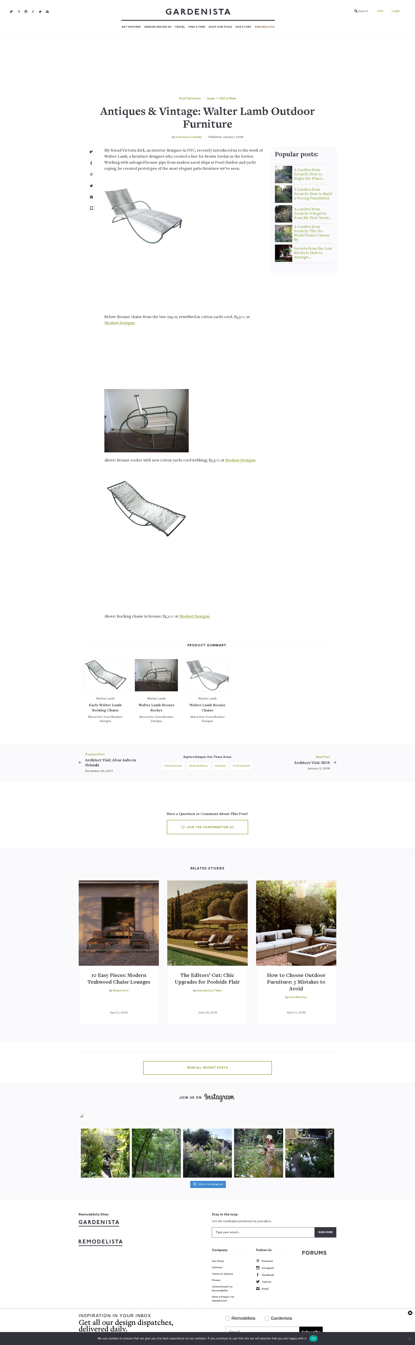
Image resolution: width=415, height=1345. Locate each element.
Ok (313, 1338)
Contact (217, 1267)
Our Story (243, 27)
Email (265, 1288)
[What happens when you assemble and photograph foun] (156, 1153)
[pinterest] (19, 12)
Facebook (268, 1275)
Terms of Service (222, 1274)
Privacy (216, 1280)
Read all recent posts (207, 1067)
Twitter (266, 1282)
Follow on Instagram (210, 1184)
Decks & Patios (198, 765)
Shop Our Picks (220, 27)
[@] (92, 1118)
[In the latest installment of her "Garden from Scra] (207, 1153)
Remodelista (265, 27)
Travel (180, 27)
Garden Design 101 (157, 27)
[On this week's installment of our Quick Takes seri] (258, 1153)
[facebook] (33, 12)
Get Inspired (131, 27)
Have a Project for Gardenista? (223, 1298)
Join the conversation (209, 827)
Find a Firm (196, 27)
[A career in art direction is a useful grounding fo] (309, 1153)
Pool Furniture (190, 98)
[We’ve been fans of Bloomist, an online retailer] (105, 1153)
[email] (47, 12)
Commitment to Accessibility (222, 1288)
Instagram (268, 1268)
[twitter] (40, 12)
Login (396, 11)
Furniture (220, 765)
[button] (360, 11)
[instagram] (26, 12)
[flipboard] (12, 12)
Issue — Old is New (221, 98)
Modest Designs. (119, 323)
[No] (409, 1338)
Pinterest (267, 1261)
